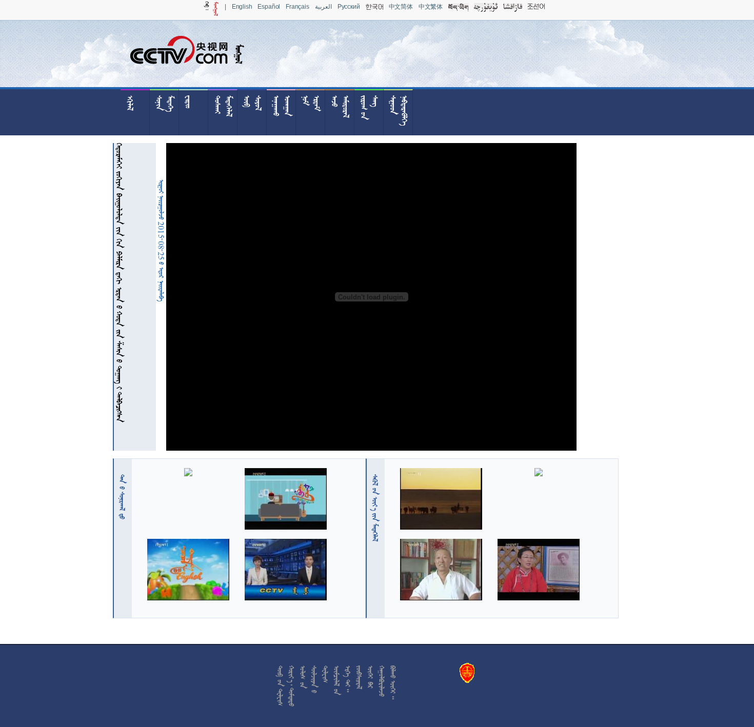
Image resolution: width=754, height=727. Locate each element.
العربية (323, 6)
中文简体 (401, 6)
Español (268, 6)
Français (297, 6)
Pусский (349, 6)
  (122, 496)
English (242, 6)
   (375, 507)
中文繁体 (431, 6)
